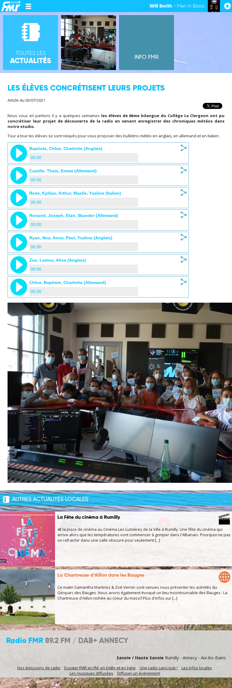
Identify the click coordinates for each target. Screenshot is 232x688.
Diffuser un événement (138, 673)
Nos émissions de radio (38, 667)
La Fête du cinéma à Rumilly (88, 517)
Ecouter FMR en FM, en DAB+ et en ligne (100, 667)
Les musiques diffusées (91, 673)
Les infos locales (197, 667)
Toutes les (30, 58)
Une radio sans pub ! (159, 667)
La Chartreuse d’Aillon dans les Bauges (100, 575)
